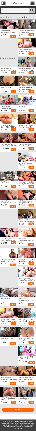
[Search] (32, 10)
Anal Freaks (5, 182)
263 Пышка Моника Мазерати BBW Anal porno (25, 202)
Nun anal (22, 106)
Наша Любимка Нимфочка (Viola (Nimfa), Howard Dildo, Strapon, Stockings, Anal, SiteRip (8, 107)
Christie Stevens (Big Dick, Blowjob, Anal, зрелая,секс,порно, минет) (8, 260)
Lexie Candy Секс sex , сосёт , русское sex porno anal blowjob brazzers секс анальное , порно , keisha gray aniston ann (9, 239)
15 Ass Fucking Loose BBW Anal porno (8, 399)
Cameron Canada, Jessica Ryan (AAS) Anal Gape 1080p (27, 279)
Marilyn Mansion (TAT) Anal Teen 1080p (26, 358)
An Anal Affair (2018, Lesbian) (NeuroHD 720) (9, 145)
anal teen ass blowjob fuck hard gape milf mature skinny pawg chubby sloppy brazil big (27, 126)
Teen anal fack (6, 87)
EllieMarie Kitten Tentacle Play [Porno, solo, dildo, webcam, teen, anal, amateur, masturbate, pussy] (8, 31)
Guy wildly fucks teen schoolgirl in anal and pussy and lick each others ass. (26, 164)
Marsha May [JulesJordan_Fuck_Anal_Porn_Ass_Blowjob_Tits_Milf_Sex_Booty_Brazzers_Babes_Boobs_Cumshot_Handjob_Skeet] (9, 202)
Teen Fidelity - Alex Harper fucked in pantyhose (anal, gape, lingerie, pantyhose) (8, 339)
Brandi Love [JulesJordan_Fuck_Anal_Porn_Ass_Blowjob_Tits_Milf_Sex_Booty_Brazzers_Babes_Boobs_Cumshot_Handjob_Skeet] (27, 239)
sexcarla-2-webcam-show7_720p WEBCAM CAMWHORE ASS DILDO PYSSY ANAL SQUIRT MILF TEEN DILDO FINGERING (9, 126)
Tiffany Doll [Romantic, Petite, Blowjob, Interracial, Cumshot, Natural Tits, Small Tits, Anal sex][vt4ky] (26, 31)
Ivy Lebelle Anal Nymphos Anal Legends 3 (8, 69)
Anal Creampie (5, 299)
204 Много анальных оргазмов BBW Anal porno (26, 88)
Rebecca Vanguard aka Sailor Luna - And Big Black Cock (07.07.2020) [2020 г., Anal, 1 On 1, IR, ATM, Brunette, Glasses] (27, 378)
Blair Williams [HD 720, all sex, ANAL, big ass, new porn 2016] (27, 320)
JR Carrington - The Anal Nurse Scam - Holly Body (27, 260)
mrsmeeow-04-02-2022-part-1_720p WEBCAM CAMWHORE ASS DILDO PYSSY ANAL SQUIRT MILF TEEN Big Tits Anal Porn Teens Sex (27, 183)
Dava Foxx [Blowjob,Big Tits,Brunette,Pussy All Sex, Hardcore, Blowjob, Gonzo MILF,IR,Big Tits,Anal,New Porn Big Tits (26, 69)
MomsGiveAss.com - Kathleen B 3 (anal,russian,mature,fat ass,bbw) (27, 399)
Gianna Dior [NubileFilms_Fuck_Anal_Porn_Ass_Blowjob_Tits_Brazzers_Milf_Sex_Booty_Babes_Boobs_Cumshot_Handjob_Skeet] (27, 299)
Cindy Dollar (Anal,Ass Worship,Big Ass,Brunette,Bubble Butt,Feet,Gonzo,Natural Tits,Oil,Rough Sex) (27, 339)
